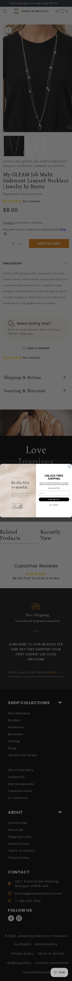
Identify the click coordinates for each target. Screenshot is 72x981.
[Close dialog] (69, 466)
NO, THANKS (54, 504)
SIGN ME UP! (54, 499)
